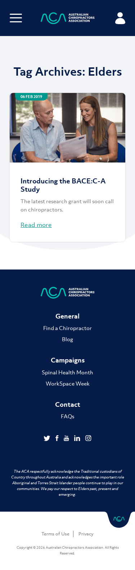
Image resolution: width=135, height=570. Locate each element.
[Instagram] (88, 439)
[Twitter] (48, 439)
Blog (67, 339)
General (67, 316)
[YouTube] (67, 439)
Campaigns (68, 360)
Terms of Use (55, 534)
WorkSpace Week (68, 383)
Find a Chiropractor (67, 327)
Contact (67, 404)
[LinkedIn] (78, 439)
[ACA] (68, 19)
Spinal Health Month (67, 372)
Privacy (86, 534)
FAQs (67, 416)
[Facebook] (57, 439)
